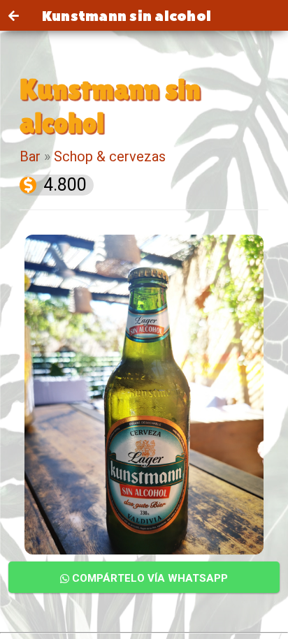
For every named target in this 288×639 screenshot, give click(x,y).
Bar (30, 156)
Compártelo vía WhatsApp (148, 578)
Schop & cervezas (110, 156)
